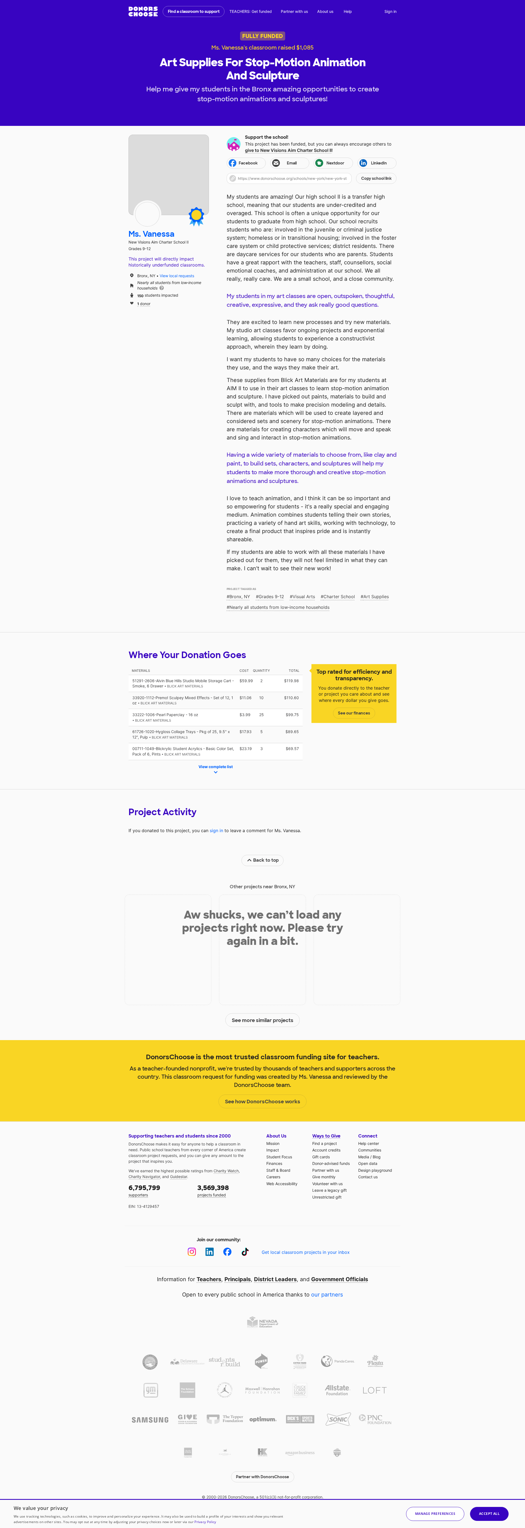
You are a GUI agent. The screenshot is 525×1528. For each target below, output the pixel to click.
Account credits (326, 1150)
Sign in (390, 11)
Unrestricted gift (327, 1197)
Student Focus (279, 1156)
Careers (273, 1176)
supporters (144, 1190)
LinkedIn (379, 163)
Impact (272, 1150)
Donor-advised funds (331, 1163)
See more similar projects (262, 1020)
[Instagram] (192, 1252)
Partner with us (294, 11)
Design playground (375, 1170)
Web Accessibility (282, 1183)
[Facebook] (227, 1252)
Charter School (339, 596)
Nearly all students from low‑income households (279, 607)
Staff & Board (278, 1170)
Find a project (324, 1143)
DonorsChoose (143, 11)
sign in (216, 830)
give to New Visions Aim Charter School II (288, 150)
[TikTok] (245, 1252)
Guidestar (178, 1176)
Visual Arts (304, 596)
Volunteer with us (327, 1183)
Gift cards (321, 1156)
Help (348, 11)
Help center (368, 1143)
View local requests (177, 275)
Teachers (209, 1279)
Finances (274, 1163)
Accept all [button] (489, 1513)
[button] (311, 178)
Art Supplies (376, 596)
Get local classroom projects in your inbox (306, 1252)
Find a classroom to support (194, 11)
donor (143, 303)
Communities (369, 1150)
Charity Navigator (144, 1176)
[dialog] (262, 1513)
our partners (327, 1294)
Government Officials (339, 1279)
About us (325, 11)
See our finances (354, 713)
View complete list (216, 766)
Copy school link (376, 178)
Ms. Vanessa (151, 234)
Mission (272, 1143)
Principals (237, 1279)
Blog (377, 1156)
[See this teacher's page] (147, 214)
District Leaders (275, 1279)
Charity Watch (226, 1170)
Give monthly (324, 1176)
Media (363, 1156)
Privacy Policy (205, 1522)
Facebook (248, 163)
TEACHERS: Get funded (250, 11)
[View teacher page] (169, 175)
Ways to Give (326, 1136)
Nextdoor (335, 163)
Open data (367, 1163)
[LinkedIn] (209, 1252)
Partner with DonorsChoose (262, 1476)
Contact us (368, 1176)
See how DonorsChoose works (262, 1101)
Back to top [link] (266, 860)
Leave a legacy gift (329, 1190)
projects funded (213, 1190)
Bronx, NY (239, 596)
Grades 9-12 (271, 596)
